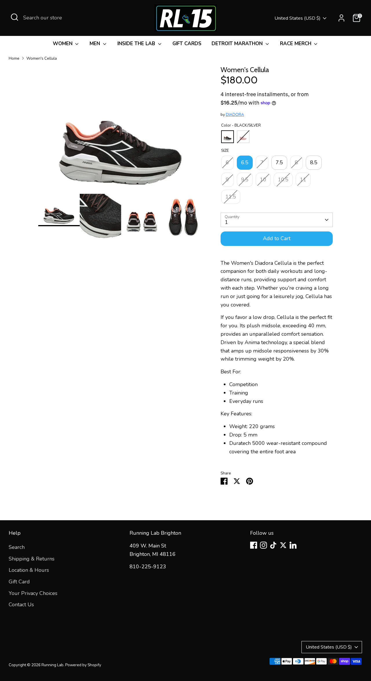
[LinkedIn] (293, 545)
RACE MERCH (296, 43)
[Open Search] (14, 17)
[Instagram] (263, 545)
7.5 (279, 162)
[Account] (341, 18)
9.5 (244, 179)
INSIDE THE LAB (137, 43)
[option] (120, 130)
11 (303, 179)
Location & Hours (29, 570)
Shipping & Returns (31, 558)
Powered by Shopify (83, 665)
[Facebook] (253, 545)
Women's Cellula (41, 58)
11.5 (230, 196)
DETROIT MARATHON (238, 43)
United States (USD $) (297, 18)
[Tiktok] (273, 545)
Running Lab (52, 665)
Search (17, 547)
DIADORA (235, 114)
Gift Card (19, 581)
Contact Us (21, 604)
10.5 (283, 179)
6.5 (244, 162)
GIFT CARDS (186, 43)
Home (14, 58)
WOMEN (63, 43)
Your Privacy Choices (33, 593)
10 (263, 179)
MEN (95, 43)
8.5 (313, 162)
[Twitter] (283, 545)
